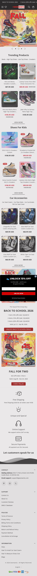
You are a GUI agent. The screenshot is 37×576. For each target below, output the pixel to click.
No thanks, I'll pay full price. (18, 298)
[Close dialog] (35, 276)
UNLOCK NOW (18, 293)
